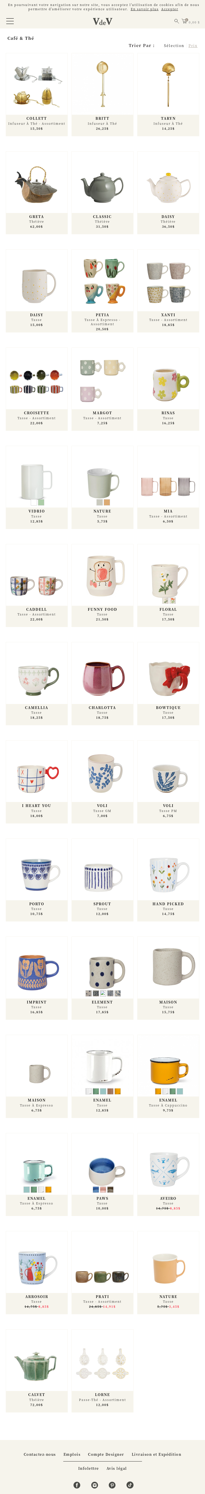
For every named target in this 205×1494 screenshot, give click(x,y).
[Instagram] (95, 1487)
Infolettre (88, 1468)
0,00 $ (194, 22)
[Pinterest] (113, 1487)
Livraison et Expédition (157, 1454)
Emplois (72, 1454)
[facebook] (78, 1487)
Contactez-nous (40, 1454)
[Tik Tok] (130, 1487)
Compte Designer (106, 1454)
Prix (193, 45)
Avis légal (116, 1468)
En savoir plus (145, 9)
